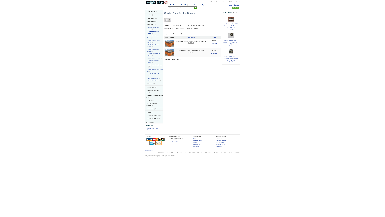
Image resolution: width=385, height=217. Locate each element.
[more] (235, 12)
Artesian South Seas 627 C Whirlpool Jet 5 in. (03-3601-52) (231, 42)
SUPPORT (221, 1)
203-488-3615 (174, 141)
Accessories (151, 11)
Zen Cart (173, 155)
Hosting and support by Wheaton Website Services (157, 156)
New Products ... (150, 122)
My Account (206, 5)
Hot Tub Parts (160, 152)
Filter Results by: (168, 28)
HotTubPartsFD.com (159, 155)
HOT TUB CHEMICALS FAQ (233, 1)
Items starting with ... (180, 30)
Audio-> (149, 15)
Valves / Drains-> (152, 118)
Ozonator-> (150, 109)
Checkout (235, 8)
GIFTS (230, 152)
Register (236, 5)
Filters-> (149, 84)
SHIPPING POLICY (206, 152)
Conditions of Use (220, 144)
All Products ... (196, 146)
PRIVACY (216, 152)
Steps (149, 112)
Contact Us (219, 138)
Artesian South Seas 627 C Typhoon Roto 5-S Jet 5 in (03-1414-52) (231, 58)
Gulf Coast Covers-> (152, 78)
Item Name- (191, 37)
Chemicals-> (151, 18)
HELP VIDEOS (213, 1)
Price (214, 37)
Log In (230, 5)
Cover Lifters (151, 21)
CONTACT (237, 152)
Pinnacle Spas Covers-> (153, 80)
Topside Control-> (152, 115)
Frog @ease (150, 87)
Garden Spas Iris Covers (153, 58)
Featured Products (194, 5)
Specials (183, 5)
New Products (174, 5)
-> (150, 24)
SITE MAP (223, 152)
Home (194, 138)
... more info (214, 43)
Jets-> (149, 100)
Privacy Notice (220, 142)
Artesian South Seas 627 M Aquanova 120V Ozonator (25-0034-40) (231, 26)
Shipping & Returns (221, 140)
